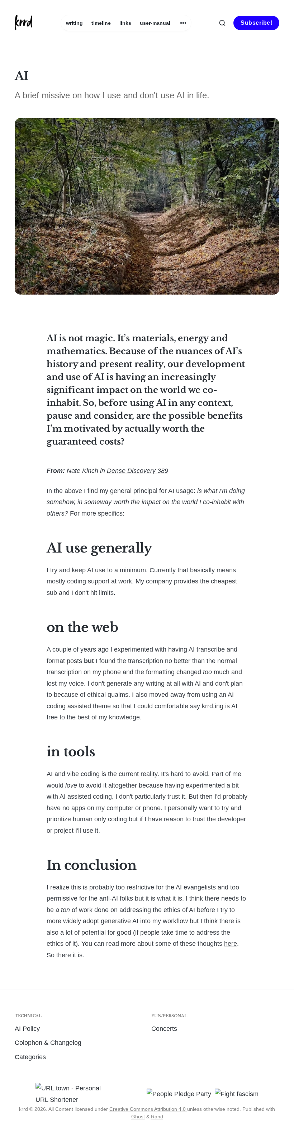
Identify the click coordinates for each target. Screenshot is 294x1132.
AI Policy (27, 1028)
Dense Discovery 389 (137, 470)
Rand (157, 1116)
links (125, 23)
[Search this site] (222, 23)
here (230, 943)
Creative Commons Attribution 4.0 (148, 1109)
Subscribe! (256, 23)
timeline (101, 23)
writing (74, 23)
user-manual (155, 23)
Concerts (164, 1028)
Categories (30, 1057)
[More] (183, 23)
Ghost (138, 1116)
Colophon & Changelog (48, 1042)
